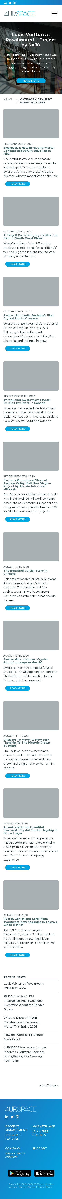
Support (39, 1148)
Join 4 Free (13, 1135)
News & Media (15, 1153)
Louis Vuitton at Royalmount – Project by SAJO (24, 986)
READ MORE (31, 80)
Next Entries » (49, 1085)
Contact (11, 1157)
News (8, 99)
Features (12, 1138)
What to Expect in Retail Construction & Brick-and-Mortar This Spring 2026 (22, 1022)
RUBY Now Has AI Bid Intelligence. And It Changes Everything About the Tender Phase (24, 1003)
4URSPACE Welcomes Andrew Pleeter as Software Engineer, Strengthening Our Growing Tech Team (25, 1054)
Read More (17, 183)
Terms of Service (27, 1187)
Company (12, 1148)
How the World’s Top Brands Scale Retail (23, 1037)
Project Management (16, 1128)
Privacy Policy (45, 1187)
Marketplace (43, 1126)
